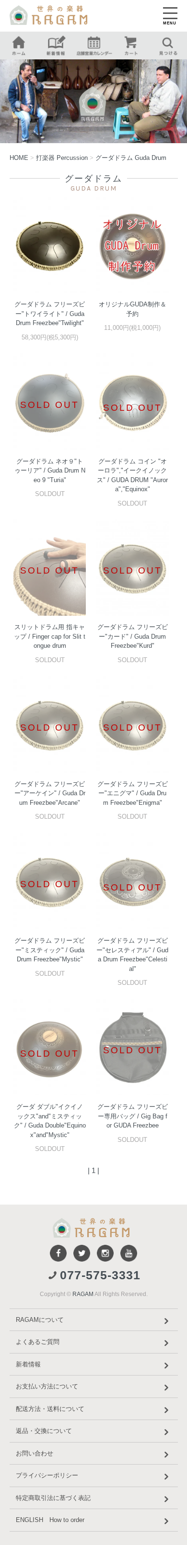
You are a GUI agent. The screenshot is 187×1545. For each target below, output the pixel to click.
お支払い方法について (47, 1386)
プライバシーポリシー (47, 1475)
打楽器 (62, 157)
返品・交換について (44, 1430)
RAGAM (83, 1294)
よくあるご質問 (37, 1341)
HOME (19, 157)
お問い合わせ (34, 1453)
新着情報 (28, 1364)
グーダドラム (130, 157)
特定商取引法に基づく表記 (53, 1497)
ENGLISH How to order (50, 1519)
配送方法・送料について (50, 1408)
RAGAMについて (40, 1319)
